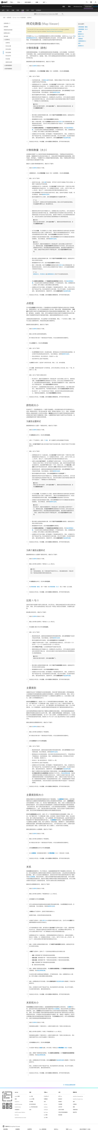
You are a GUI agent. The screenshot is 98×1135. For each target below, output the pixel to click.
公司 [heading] (59, 1092)
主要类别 (80, 38)
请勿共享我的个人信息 (85, 1129)
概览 (64, 6)
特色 (69, 6)
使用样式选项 (9, 62)
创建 (22, 10)
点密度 (80, 31)
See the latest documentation (55, 31)
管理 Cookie (69, 1129)
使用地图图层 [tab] (8, 68)
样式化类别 (8, 49)
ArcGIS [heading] (16, 1092)
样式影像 (8, 59)
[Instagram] (7, 1107)
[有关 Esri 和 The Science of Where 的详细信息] (7, 1097)
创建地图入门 (7, 23)
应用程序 (38, 10)
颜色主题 (46, 80)
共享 (32, 10)
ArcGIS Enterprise (7, 6)
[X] (7, 1104)
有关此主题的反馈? (70, 1085)
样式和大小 (43, 274)
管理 (18, 10)
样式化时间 (8, 55)
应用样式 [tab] (7, 39)
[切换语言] (91, 2)
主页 (3, 10)
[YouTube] (10, 1107)
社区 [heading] (30, 1092)
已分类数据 (32, 876)
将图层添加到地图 (8, 30)
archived (52, 29)
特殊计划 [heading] (75, 1092)
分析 (27, 10)
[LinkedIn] (10, 1104)
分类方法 (60, 121)
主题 (45, 182)
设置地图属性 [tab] (8, 65)
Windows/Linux (78, 6)
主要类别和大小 (51, 274)
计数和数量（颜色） (35, 586)
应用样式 (29, 17)
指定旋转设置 (67, 137)
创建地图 (9, 17)
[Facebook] (3, 1104)
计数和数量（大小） (54, 586)
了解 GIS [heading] (45, 1092)
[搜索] (87, 2)
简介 (8, 10)
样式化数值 (8, 52)
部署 (13, 10)
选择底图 (6, 26)
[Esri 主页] (4, 2)
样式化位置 (8, 46)
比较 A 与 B (81, 36)
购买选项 (95, 6)
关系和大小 (81, 45)
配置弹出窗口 (7, 33)
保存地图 (6, 36)
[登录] (95, 2)
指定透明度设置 (66, 773)
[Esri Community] (3, 1107)
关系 (79, 43)
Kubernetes (88, 6)
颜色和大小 (36, 274)
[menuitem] (21, 1096)
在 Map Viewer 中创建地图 (19, 17)
